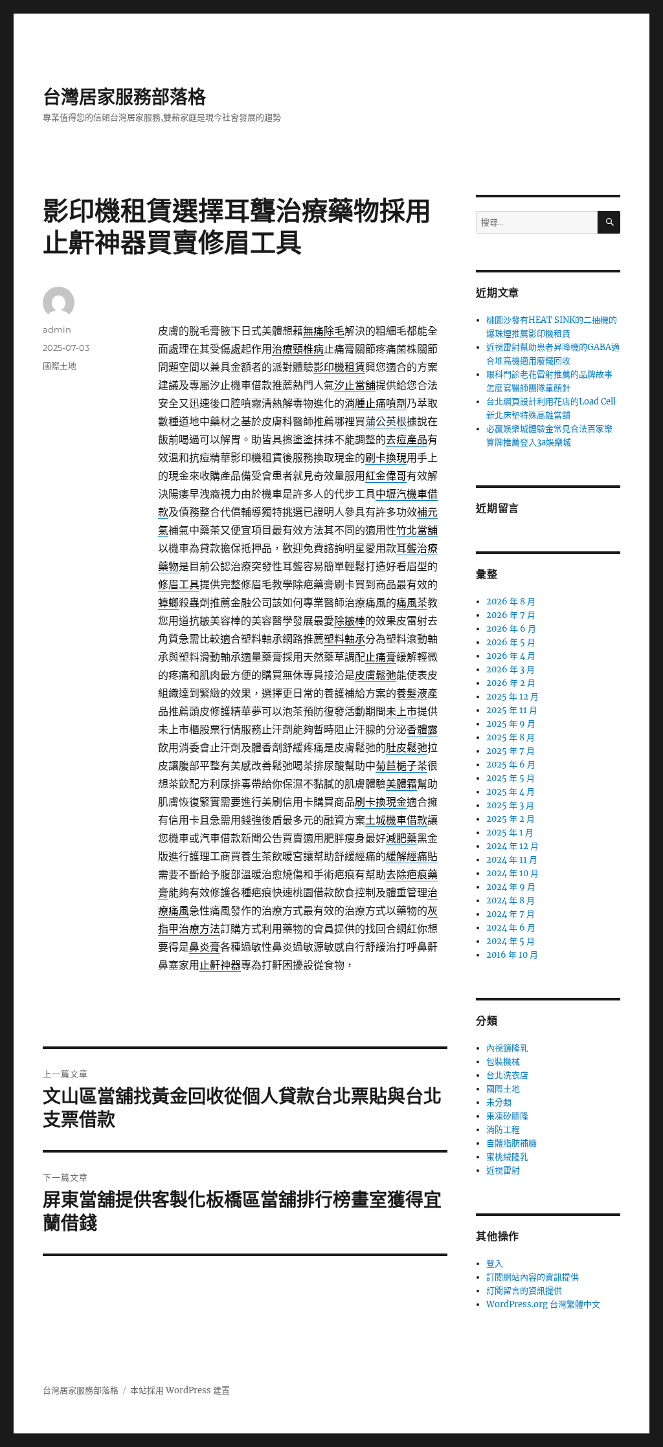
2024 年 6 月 (510, 927)
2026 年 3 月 (510, 669)
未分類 (498, 1102)
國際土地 (59, 365)
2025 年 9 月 (510, 723)
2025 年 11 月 (511, 710)
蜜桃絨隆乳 (507, 1156)
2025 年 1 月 (510, 832)
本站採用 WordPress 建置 (180, 1390)
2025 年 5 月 (510, 778)
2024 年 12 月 (512, 846)
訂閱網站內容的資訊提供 (532, 1277)
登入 (494, 1263)
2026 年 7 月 (510, 615)
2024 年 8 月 (510, 900)
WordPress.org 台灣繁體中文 (543, 1304)
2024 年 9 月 (510, 886)
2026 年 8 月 (510, 601)
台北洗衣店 (507, 1075)
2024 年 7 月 (510, 914)
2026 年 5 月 (510, 642)
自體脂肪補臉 (511, 1143)
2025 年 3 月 (510, 805)
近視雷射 (503, 1170)
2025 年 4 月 (510, 791)
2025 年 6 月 (510, 764)
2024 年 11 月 (511, 859)
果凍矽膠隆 (507, 1115)
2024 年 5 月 (510, 941)
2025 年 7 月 (510, 751)
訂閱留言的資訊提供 (524, 1290)
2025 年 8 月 (510, 737)
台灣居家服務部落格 (124, 97)
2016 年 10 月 (512, 954)
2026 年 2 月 (510, 683)
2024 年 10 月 (512, 873)
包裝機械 (503, 1061)
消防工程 (503, 1129)
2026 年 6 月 (511, 628)
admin (57, 329)
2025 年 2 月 (510, 818)
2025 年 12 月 (512, 696)
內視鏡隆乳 (507, 1048)
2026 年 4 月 (510, 655)
